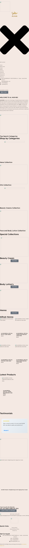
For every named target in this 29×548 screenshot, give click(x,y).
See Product (7, 338)
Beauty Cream (7, 258)
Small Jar (3, 493)
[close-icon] (14, 60)
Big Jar (8, 493)
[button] (1, 92)
